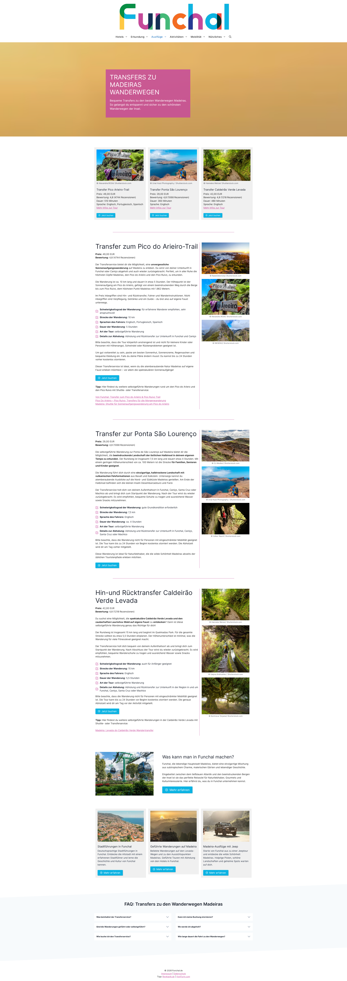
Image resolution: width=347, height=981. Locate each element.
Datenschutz (180, 973)
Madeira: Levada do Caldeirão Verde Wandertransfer (124, 730)
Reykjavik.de (169, 976)
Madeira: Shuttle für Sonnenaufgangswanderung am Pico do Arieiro (132, 404)
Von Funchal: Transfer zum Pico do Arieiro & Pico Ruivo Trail (127, 397)
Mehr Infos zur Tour (107, 207)
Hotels (120, 36)
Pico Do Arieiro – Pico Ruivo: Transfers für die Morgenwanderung (130, 400)
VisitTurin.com (183, 976)
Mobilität (196, 36)
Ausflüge (157, 36)
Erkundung (137, 36)
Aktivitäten (177, 36)
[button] (230, 36)
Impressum (166, 973)
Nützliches (215, 36)
